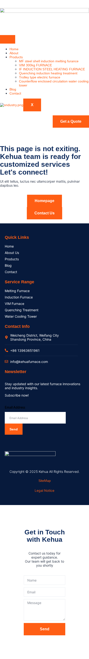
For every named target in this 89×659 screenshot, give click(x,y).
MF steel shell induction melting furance (49, 61)
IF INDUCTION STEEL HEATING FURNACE (52, 69)
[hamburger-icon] (7, 39)
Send (13, 429)
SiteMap (44, 481)
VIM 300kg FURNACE (35, 65)
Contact (15, 93)
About (13, 53)
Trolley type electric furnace (39, 77)
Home (14, 49)
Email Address (15, 407)
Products (16, 57)
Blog (12, 89)
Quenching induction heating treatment (48, 73)
